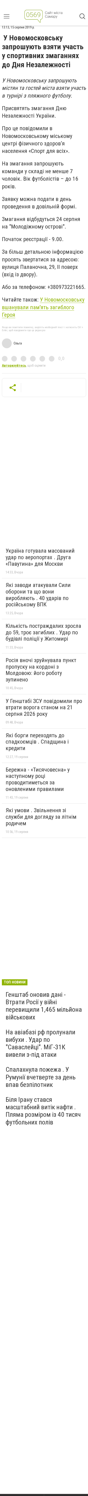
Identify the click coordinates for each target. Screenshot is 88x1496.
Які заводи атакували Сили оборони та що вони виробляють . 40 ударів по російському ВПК (38, 595)
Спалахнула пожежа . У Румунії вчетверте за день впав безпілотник (41, 1077)
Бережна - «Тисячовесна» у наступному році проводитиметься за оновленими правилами (38, 779)
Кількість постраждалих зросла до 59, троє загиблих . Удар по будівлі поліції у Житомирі (43, 632)
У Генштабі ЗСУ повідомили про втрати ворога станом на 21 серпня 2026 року (44, 707)
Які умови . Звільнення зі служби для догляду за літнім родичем (41, 816)
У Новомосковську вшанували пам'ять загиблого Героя (43, 307)
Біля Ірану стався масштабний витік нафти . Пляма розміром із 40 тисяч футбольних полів (43, 1111)
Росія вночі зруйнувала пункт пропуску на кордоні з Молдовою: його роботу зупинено (41, 670)
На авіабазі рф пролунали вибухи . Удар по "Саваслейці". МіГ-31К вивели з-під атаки (40, 1043)
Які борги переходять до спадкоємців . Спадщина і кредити (37, 742)
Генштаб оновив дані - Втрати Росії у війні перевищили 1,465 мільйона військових (44, 1006)
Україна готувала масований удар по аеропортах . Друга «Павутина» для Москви (40, 557)
